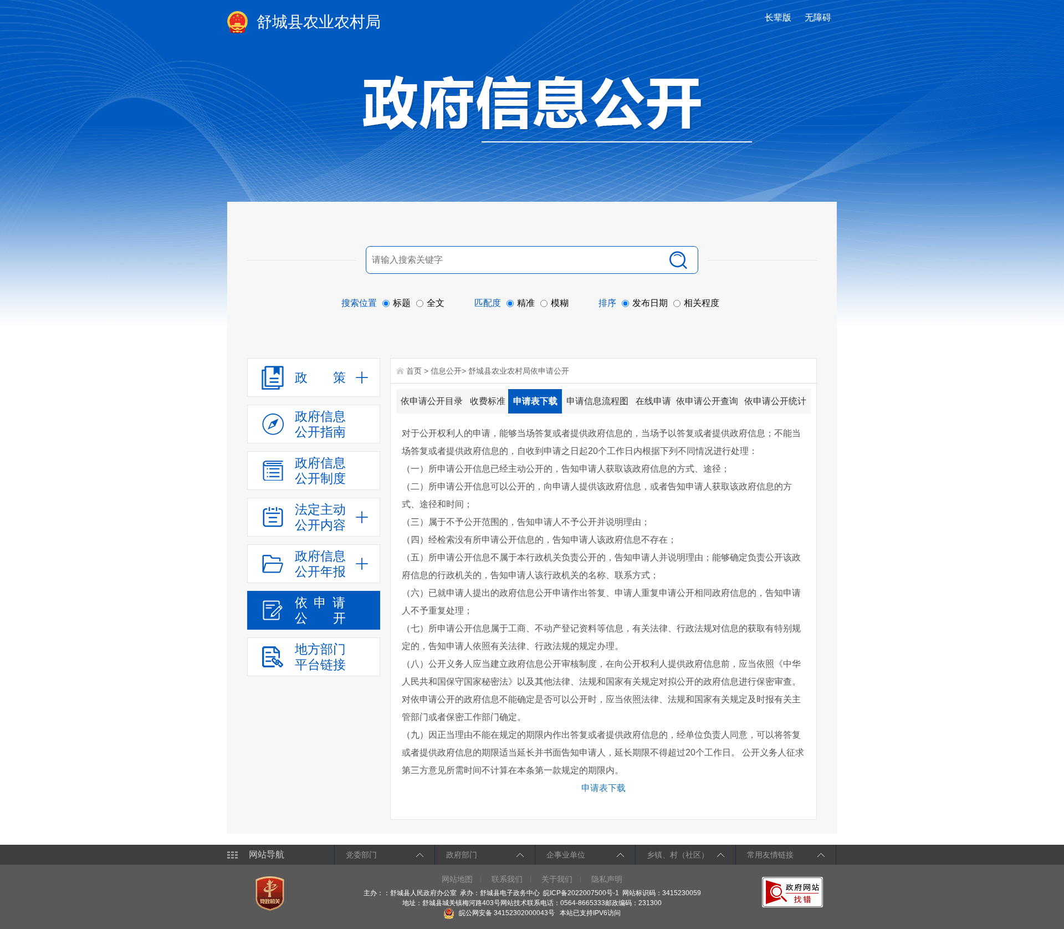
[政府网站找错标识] (794, 892)
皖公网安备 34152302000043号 (506, 913)
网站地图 (457, 879)
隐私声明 (606, 879)
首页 (414, 370)
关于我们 (556, 879)
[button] (779, 17)
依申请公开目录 (432, 401)
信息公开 (446, 370)
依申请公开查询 (707, 401)
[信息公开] (557, 109)
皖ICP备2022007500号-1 (581, 893)
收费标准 (487, 401)
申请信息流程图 (597, 401)
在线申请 (653, 401)
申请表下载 (535, 401)
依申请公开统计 (775, 401)
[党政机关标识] (271, 893)
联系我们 (507, 879)
